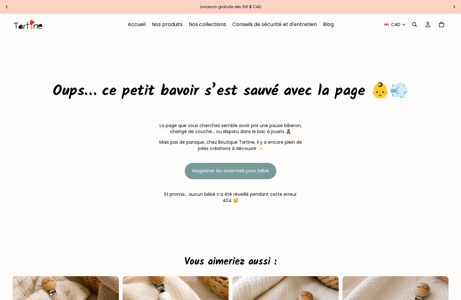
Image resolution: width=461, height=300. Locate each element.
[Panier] (441, 24)
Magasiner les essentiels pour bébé (230, 171)
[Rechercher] (414, 24)
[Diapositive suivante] (454, 7)
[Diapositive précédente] (7, 7)
